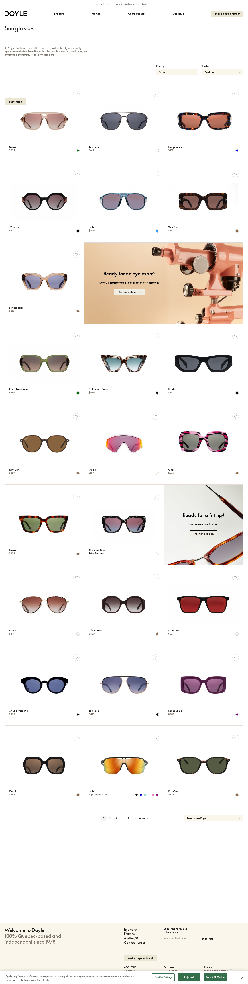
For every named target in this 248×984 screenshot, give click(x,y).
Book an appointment (216, 970)
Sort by (205, 66)
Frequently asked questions (125, 4)
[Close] (242, 978)
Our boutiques (101, 4)
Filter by (160, 66)
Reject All (189, 977)
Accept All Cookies (215, 977)
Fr (153, 4)
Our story (129, 970)
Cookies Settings (163, 977)
